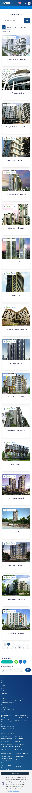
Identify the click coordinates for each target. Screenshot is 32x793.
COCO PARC (18, 741)
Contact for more (6, 658)
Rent (2, 683)
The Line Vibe (4, 707)
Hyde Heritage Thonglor (7, 726)
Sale (2, 680)
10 (15, 647)
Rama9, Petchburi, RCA (21, 715)
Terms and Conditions (22, 753)
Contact (18, 766)
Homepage (3, 7)
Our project (4, 693)
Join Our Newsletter (7, 666)
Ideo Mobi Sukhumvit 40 (7, 733)
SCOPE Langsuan (5, 749)
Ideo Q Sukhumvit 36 (6, 719)
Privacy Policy (20, 756)
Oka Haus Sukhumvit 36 (7, 728)
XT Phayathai (18, 700)
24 (23, 647)
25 (27, 647)
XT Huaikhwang (5, 741)
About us (18, 759)
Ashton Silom (18, 749)
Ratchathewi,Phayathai (22, 698)
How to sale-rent (21, 763)
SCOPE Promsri (5, 731)
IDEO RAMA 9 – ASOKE (20, 720)
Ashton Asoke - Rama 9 (21, 718)
